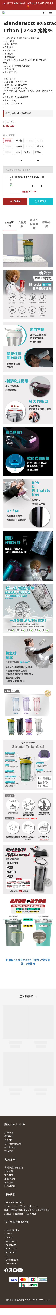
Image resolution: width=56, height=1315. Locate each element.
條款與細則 (9, 1147)
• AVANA (8, 1237)
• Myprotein (10, 1252)
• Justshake (10, 1248)
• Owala (8, 1233)
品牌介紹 (8, 1132)
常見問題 (8, 1175)
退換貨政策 (9, 1178)
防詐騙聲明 (9, 1186)
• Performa (10, 1263)
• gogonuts (10, 1245)
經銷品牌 (8, 1136)
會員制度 (8, 1140)
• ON (6, 1256)
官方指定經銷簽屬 (12, 1143)
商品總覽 (8, 1151)
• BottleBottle (11, 1230)
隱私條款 (9, 1300)
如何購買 (8, 1171)
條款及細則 (19, 1300)
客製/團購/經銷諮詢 (13, 1167)
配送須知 (8, 1182)
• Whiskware (10, 1241)
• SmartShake (11, 1259)
